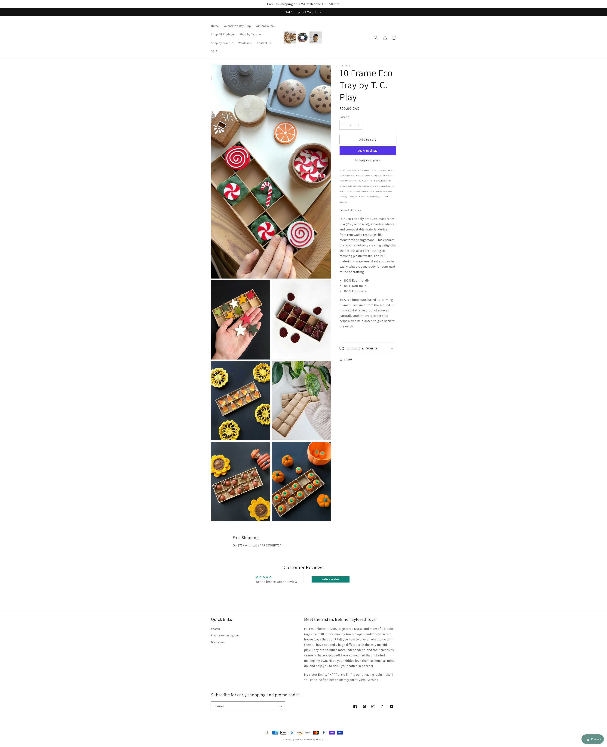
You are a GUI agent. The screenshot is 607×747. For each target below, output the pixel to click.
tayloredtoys (297, 739)
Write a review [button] (330, 579)
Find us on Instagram (225, 635)
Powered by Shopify (313, 739)
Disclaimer (218, 642)
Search (215, 629)
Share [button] (348, 359)
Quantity (345, 117)
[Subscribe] (280, 706)
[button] (250, 34)
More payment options (367, 159)
